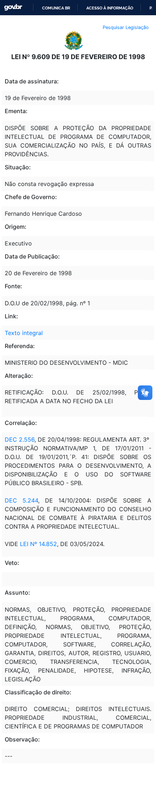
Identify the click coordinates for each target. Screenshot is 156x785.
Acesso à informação (109, 8)
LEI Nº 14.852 (38, 544)
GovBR (13, 7)
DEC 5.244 (21, 500)
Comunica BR (56, 8)
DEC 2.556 (19, 439)
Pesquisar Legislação (126, 27)
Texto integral (24, 332)
